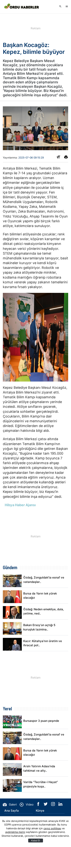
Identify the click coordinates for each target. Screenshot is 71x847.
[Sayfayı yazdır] (66, 158)
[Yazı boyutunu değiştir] (58, 158)
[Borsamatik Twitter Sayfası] (46, 805)
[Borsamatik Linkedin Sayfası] (60, 805)
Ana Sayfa (11, 810)
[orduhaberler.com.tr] (22, 6)
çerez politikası (52, 828)
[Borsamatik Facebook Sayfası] (38, 805)
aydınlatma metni (15, 831)
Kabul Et (35, 840)
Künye (40, 810)
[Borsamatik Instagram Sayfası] (53, 805)
